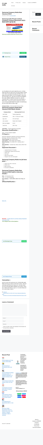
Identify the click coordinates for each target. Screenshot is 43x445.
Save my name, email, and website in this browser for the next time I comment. (14, 327)
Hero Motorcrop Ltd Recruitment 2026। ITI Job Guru (7, 403)
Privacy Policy (36, 425)
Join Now (23, 52)
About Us (36, 419)
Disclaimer (37, 422)
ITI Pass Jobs (18, 2)
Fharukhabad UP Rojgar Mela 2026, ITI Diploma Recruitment (7, 389)
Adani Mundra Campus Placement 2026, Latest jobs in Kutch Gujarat (7, 396)
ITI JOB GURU (4, 4)
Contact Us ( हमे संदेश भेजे (32, 2)
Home (12, 2)
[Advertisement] (14, 43)
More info (4, 200)
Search (33, 12)
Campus (24, 2)
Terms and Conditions (37, 427)
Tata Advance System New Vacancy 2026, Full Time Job (8, 382)
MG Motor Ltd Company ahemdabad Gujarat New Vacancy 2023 (14, 295)
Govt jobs (13, 5)
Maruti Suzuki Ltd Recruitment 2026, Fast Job (7, 367)
